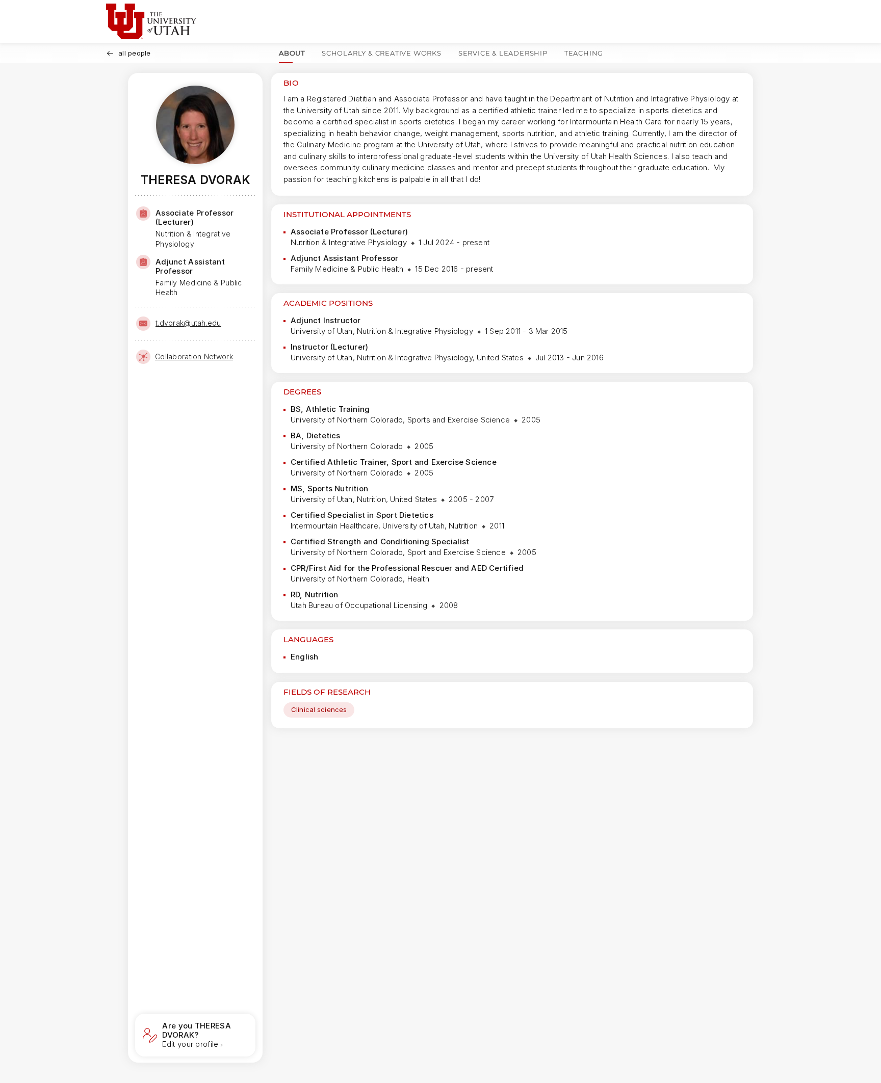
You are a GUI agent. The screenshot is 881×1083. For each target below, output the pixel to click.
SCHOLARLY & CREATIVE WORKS (382, 53)
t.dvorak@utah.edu (188, 323)
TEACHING (583, 53)
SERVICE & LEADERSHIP (503, 53)
